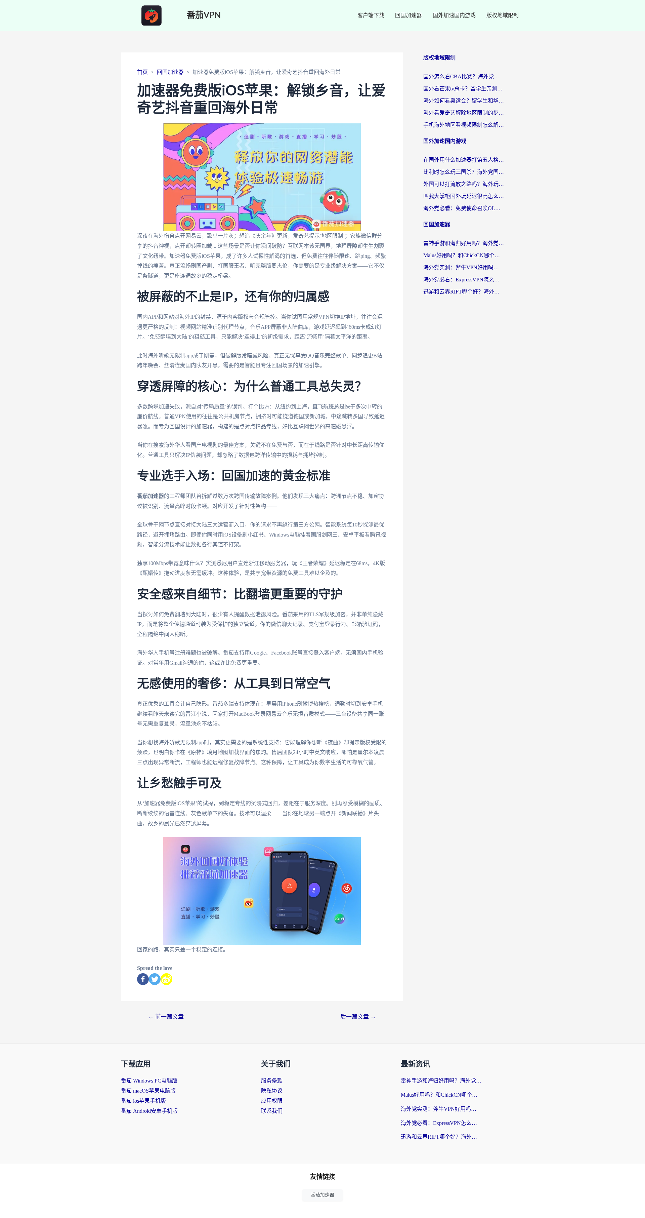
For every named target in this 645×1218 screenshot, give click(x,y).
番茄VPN (204, 15)
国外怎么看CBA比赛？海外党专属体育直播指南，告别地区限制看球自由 (463, 76)
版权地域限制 (502, 15)
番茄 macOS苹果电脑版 (148, 1091)
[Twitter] (155, 979)
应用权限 (272, 1101)
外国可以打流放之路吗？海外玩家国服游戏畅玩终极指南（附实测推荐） (463, 184)
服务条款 (272, 1081)
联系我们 (272, 1111)
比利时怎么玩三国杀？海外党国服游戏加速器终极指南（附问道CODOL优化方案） (463, 172)
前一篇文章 (166, 1017)
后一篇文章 (358, 1017)
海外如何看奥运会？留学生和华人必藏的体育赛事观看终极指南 (463, 101)
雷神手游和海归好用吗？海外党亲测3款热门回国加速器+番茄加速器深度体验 (463, 243)
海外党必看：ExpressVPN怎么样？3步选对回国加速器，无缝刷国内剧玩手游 (463, 279)
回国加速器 (408, 15)
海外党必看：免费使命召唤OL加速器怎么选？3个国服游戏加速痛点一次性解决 (463, 208)
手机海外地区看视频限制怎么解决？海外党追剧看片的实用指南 (463, 125)
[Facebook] (143, 979)
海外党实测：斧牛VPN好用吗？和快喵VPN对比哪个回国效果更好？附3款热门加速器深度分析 (463, 267)
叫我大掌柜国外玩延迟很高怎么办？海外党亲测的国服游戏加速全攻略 (463, 196)
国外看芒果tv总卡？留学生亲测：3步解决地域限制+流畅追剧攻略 (463, 88)
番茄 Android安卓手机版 (149, 1111)
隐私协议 (272, 1091)
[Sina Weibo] (166, 979)
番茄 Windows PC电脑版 (149, 1081)
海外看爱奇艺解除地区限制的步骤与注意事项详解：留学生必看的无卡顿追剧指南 (463, 113)
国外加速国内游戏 (454, 15)
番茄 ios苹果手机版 (143, 1101)
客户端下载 (370, 15)
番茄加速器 (322, 1194)
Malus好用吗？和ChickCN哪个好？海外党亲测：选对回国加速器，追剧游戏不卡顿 (463, 255)
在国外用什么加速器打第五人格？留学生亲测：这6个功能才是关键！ (463, 160)
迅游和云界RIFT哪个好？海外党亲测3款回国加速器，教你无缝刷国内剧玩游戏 (463, 291)
